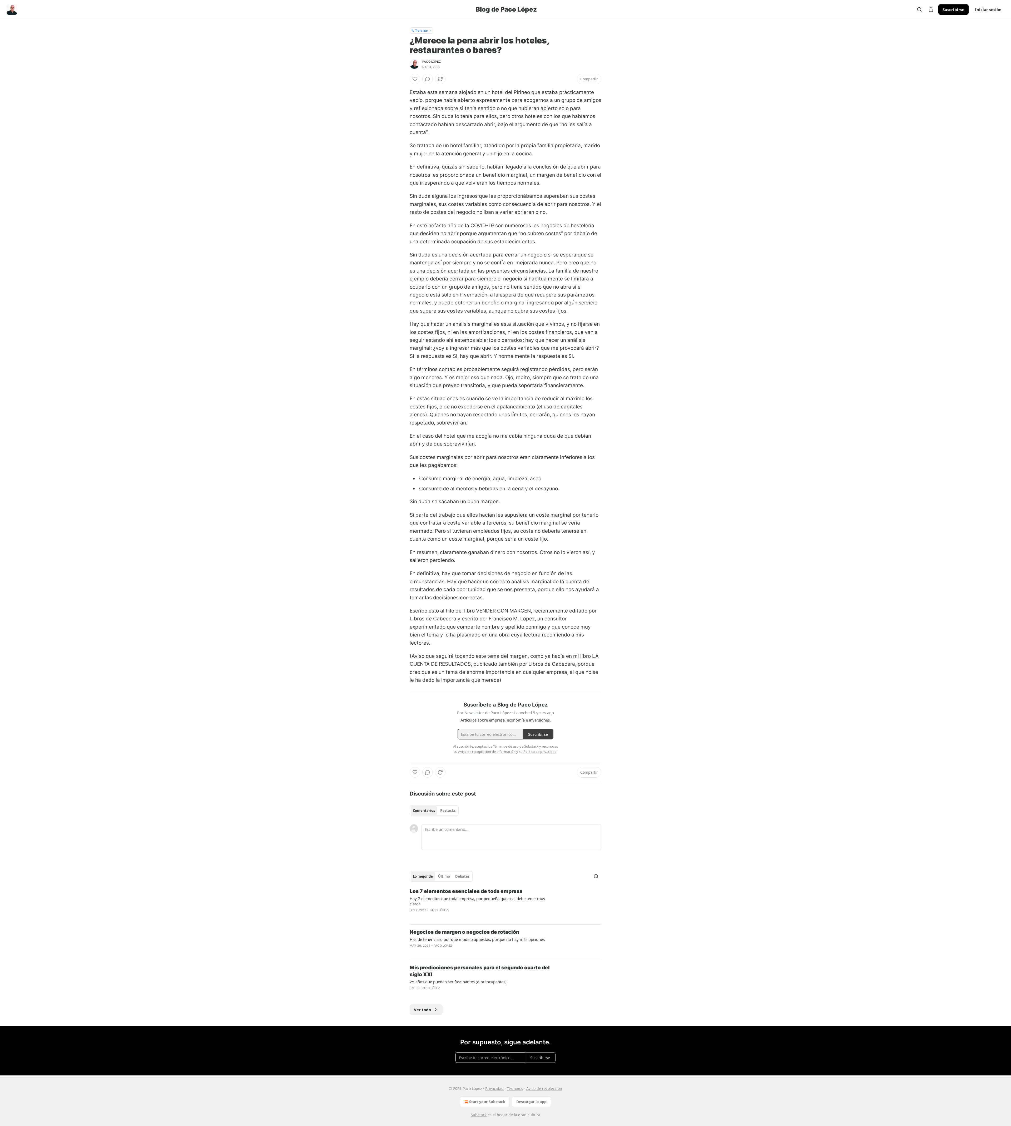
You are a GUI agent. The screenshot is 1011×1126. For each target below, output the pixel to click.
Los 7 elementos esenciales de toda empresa (466, 891)
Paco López (431, 61)
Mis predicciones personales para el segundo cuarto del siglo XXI (480, 971)
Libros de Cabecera (433, 619)
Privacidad (494, 1088)
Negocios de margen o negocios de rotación (464, 932)
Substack (479, 1114)
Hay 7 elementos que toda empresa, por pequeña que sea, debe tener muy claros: (477, 901)
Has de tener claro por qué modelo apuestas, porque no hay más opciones (477, 939)
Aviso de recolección (544, 1088)
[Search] (919, 9)
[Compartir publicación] (931, 9)
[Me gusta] (415, 79)
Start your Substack (487, 1101)
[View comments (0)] (427, 79)
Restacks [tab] (447, 810)
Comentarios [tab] (424, 810)
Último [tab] (444, 876)
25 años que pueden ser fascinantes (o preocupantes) (458, 981)
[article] (505, 904)
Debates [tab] (462, 876)
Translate (421, 30)
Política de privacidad (540, 751)
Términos (515, 1088)
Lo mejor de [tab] (423, 876)
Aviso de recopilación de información (487, 751)
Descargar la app (531, 1101)
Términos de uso (506, 746)
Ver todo (422, 1009)
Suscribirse (953, 9)
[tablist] (434, 810)
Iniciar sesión (988, 9)
